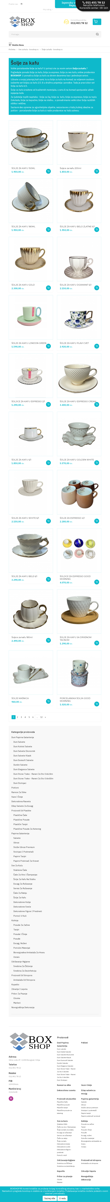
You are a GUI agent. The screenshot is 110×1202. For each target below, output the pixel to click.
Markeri (17, 1003)
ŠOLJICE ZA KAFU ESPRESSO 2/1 (28, 401)
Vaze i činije (17, 797)
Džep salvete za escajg (22, 806)
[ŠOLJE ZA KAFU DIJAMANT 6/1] (79, 259)
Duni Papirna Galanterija (22, 737)
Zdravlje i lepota (19, 989)
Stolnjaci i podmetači (23, 851)
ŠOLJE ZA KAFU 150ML (23, 168)
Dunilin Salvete (20, 765)
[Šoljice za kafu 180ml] (31, 611)
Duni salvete (19, 742)
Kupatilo (15, 984)
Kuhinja (14, 920)
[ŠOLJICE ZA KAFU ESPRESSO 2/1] (31, 375)
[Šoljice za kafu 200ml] (79, 142)
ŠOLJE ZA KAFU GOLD (23, 285)
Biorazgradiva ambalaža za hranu (29, 952)
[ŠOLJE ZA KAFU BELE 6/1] (31, 550)
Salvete (17, 838)
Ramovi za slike (18, 792)
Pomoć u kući (19, 916)
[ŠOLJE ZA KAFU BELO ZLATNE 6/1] (79, 201)
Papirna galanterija (20, 833)
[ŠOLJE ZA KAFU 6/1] (31, 434)
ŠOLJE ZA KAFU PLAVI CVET (74, 343)
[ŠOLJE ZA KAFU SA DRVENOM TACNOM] (79, 611)
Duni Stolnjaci (19, 783)
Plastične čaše (20, 815)
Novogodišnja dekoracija (22, 1007)
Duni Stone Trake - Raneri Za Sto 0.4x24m (33, 774)
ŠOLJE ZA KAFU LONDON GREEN (29, 343)
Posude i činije (20, 934)
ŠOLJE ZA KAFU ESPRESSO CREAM (78, 401)
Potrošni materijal (21, 948)
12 (41, 717)
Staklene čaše (20, 870)
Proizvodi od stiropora (21, 975)
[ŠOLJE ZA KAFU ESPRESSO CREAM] (79, 375)
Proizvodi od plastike (21, 810)
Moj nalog (47, 9)
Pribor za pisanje (19, 993)
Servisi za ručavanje (22, 888)
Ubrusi (16, 842)
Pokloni (15, 787)
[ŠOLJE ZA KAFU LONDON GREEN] (31, 317)
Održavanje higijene (20, 961)
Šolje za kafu (19, 897)
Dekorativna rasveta (21, 801)
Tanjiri (16, 929)
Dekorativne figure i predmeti (27, 911)
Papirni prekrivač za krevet (26, 861)
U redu (62, 1198)
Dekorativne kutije (22, 902)
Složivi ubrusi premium (24, 847)
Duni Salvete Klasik (22, 755)
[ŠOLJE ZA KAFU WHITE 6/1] (31, 492)
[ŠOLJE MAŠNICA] (31, 672)
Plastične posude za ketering (27, 829)
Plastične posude (21, 819)
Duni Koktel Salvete (22, 746)
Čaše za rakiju (20, 893)
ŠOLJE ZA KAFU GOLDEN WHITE (77, 459)
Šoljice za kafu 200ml (70, 168)
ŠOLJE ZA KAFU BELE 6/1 (24, 576)
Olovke (16, 998)
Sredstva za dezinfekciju (24, 970)
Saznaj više (49, 1198)
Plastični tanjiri (20, 824)
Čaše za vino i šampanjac (25, 874)
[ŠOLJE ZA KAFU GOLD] (31, 259)
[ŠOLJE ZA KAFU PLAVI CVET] (79, 317)
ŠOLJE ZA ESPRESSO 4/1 (72, 518)
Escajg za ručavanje (22, 884)
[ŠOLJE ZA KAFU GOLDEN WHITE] (79, 434)
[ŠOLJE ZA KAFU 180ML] (31, 201)
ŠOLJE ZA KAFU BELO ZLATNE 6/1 (77, 226)
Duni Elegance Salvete (23, 769)
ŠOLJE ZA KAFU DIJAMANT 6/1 (75, 285)
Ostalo (16, 957)
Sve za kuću (17, 865)
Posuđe (16, 938)
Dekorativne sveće (22, 906)
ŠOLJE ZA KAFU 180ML (23, 226)
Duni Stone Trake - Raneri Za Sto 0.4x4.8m (33, 778)
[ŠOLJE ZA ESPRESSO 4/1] (79, 492)
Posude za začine (21, 925)
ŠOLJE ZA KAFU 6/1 (21, 459)
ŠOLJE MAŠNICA (20, 698)
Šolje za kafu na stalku (24, 879)
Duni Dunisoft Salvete (23, 760)
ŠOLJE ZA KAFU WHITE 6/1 (25, 518)
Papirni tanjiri (19, 856)
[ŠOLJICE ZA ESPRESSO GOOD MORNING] (79, 550)
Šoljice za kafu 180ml (22, 637)
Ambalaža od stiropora (24, 980)
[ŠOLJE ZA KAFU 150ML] (31, 142)
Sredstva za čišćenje (23, 966)
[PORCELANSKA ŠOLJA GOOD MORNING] (79, 672)
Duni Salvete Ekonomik (24, 751)
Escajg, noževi (20, 943)
